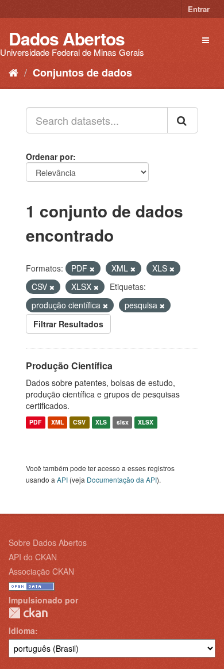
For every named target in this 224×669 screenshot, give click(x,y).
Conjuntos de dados (82, 72)
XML (57, 422)
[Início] (13, 71)
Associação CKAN (41, 571)
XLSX (145, 422)
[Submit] (182, 120)
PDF (35, 422)
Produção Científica (69, 365)
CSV (79, 422)
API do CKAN (33, 557)
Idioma (22, 630)
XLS (101, 422)
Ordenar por (49, 156)
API (62, 479)
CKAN (28, 613)
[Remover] (92, 268)
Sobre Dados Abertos (48, 542)
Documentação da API (122, 479)
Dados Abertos (67, 38)
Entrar (199, 8)
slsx (123, 422)
